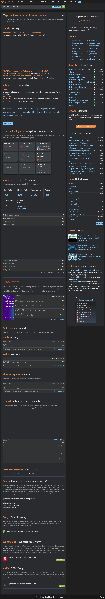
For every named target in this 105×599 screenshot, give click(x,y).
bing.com (75, 51)
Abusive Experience (17, 374)
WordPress (9, 168)
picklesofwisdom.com (77, 77)
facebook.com (77, 43)
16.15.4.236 (73, 194)
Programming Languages (26, 155)
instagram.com (94, 43)
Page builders (26, 143)
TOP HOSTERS (43, 1)
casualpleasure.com (76, 92)
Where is (21, 401)
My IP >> (99, 223)
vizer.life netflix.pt (76, 174)
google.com (76, 40)
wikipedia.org (77, 57)
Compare (57, 7)
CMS (5, 164)
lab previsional (8, 115)
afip (37, 109)
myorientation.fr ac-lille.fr (79, 158)
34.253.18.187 (73, 219)
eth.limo (72, 72)
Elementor (25, 147)
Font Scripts (42, 143)
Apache (8, 147)
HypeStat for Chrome (87, 126)
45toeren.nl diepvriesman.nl (80, 148)
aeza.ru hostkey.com (77, 166)
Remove (76, 282)
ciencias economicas (15, 109)
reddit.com (93, 48)
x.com (74, 46)
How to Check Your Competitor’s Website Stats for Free (89, 257)
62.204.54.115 (74, 207)
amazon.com (94, 46)
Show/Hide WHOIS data (81, 277)
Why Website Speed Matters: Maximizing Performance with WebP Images (88, 238)
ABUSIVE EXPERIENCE (61, 1)
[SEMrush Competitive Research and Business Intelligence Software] (12, 282)
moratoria (56, 112)
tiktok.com (76, 48)
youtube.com (94, 40)
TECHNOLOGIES (72, 1)
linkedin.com (93, 51)
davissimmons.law (75, 75)
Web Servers (9, 143)
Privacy (55, 597)
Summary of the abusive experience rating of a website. (22, 379)
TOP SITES (23, 1)
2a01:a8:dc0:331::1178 (77, 214)
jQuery (41, 170)
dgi (4, 109)
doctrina (18, 115)
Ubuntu (41, 160)
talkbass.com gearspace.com (81, 138)
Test (62, 586)
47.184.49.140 (74, 209)
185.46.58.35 (73, 189)
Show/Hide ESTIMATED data (83, 270)
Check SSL (60, 560)
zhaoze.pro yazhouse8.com (80, 163)
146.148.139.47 (74, 204)
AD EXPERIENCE (51, 1)
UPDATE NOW (85, 20)
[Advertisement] (34, 53)
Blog (50, 597)
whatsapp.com (94, 59)
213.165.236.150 (74, 196)
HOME (18, 1)
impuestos (7, 112)
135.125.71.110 (74, 212)
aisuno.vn (72, 105)
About (61, 597)
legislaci (47, 112)
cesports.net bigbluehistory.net (81, 169)
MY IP (79, 1)
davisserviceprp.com (76, 80)
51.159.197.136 (74, 191)
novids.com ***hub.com (78, 143)
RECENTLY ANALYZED (32, 1)
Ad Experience (14, 328)
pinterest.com (77, 59)
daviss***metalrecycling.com (79, 87)
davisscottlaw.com (75, 95)
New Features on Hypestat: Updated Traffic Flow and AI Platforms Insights (88, 247)
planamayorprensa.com (77, 103)
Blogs (23, 164)
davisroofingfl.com (75, 97)
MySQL (8, 157)
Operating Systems (41, 155)
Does (25, 481)
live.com (92, 57)
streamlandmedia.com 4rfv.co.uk (82, 171)
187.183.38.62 (73, 217)
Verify (15, 568)
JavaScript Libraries (41, 165)
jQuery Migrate (44, 172)
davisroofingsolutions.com (78, 100)
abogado (43, 109)
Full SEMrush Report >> (57, 319)
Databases (8, 154)
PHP (23, 160)
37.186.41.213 (73, 202)
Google (14, 517)
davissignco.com (75, 85)
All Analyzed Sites (42, 597)
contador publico (29, 112)
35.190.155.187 (74, 199)
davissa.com (73, 90)
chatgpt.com (77, 54)
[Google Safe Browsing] (4, 531)
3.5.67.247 (72, 186)
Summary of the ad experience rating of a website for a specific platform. (28, 332)
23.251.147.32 (73, 184)
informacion (29, 109)
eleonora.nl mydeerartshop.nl (80, 153)
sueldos (52, 109)
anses (40, 112)
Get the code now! (86, 300)
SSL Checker (22, 541)
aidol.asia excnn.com (77, 156)
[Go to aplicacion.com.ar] (48, 15)
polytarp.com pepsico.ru (79, 140)
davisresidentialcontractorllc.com (81, 82)
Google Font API (44, 149)
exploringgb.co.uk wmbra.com (81, 146)
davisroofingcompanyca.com (79, 69)
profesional (17, 112)
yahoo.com (93, 54)
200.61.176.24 (44, 73)
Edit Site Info (8, 124)
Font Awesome (44, 147)
